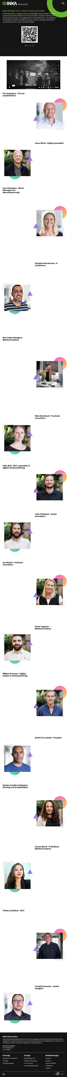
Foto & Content (28, 1063)
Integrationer (49, 1065)
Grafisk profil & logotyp (30, 1061)
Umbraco (48, 1068)
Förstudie (5, 1061)
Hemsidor (48, 1058)
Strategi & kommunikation (10, 1058)
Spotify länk (30, 46)
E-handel (48, 1061)
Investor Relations (50, 1063)
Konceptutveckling (8, 1063)
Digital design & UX (29, 1058)
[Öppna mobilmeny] (63, 3)
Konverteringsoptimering (31, 1065)
